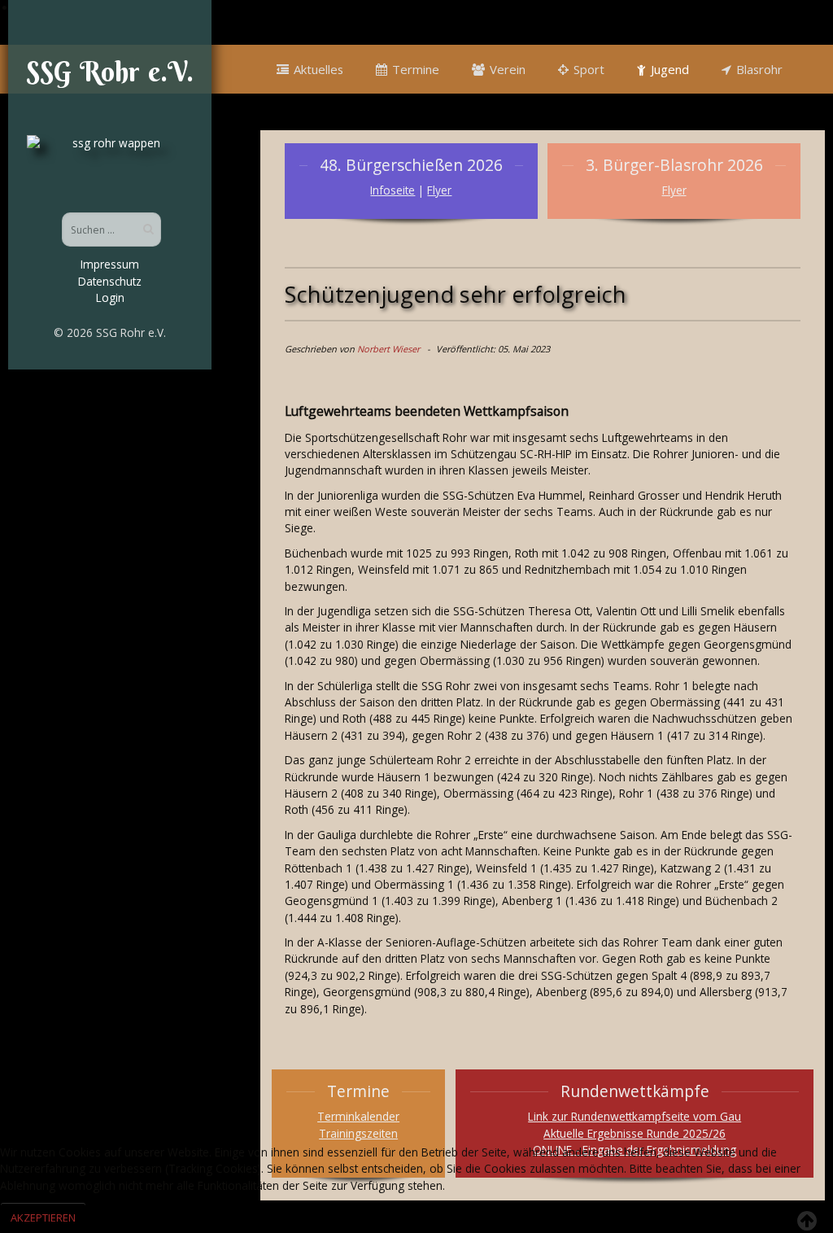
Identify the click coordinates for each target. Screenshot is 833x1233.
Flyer (439, 190)
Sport (589, 69)
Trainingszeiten (358, 1133)
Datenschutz (110, 281)
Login (110, 297)
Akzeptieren (43, 1217)
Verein (508, 69)
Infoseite (392, 190)
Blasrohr (759, 69)
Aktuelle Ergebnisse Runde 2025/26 (634, 1133)
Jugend (670, 69)
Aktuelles (318, 69)
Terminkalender (358, 1116)
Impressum (110, 264)
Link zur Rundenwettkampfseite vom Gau (634, 1116)
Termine (415, 69)
